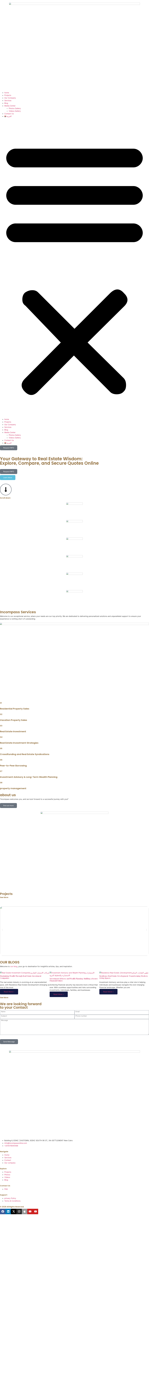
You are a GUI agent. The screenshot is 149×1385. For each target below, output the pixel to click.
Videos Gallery (15, 111)
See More (4, 897)
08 (1, 782)
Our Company (10, 98)
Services (7, 100)
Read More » (9, 992)
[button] (74, 268)
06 (1, 760)
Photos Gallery (15, 108)
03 (1, 725)
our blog (13, 966)
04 (1, 737)
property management (13, 788)
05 (1, 748)
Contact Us (9, 114)
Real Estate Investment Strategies (19, 742)
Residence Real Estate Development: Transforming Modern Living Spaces (123, 977)
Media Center (9, 106)
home (6, 93)
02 (1, 714)
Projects (7, 95)
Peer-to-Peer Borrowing (13, 765)
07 (1, 771)
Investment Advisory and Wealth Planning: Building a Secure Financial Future (74, 979)
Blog (6, 103)
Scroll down (5, 498)
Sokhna (74, 950)
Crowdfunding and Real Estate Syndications (24, 754)
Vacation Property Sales (13, 720)
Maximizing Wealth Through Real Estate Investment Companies (20, 977)
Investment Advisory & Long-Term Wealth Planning (28, 777)
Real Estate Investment (13, 731)
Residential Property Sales (14, 708)
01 (1, 703)
